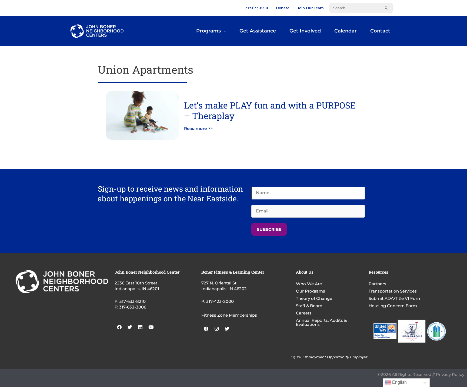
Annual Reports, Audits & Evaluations (321, 322)
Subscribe (269, 229)
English (399, 382)
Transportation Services (393, 291)
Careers (304, 313)
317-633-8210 (256, 8)
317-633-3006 (132, 307)
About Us (304, 272)
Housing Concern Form (393, 305)
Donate (282, 8)
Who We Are (309, 283)
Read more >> (198, 128)
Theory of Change (314, 298)
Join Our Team (310, 8)
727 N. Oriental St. (219, 283)
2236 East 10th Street (136, 283)
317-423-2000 (220, 301)
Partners (377, 283)
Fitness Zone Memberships (229, 315)
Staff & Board (309, 305)
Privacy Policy (450, 374)
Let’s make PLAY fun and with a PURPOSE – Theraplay (270, 110)
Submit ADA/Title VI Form (395, 298)
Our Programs (310, 291)
